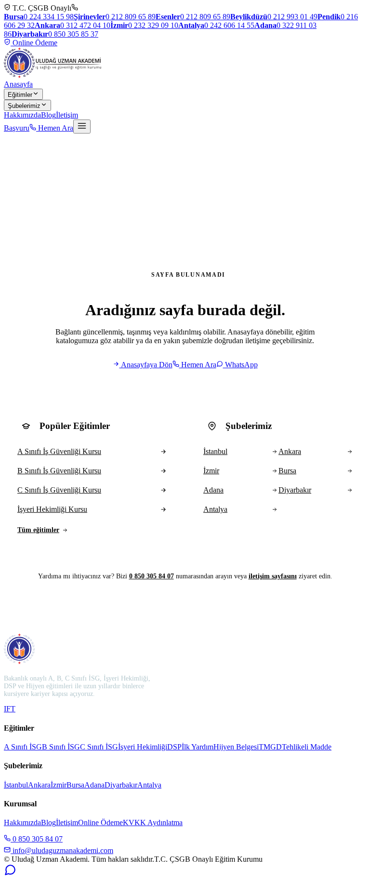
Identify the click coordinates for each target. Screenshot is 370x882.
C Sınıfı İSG (99, 747)
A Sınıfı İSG (23, 747)
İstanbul (16, 785)
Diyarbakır (121, 785)
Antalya (149, 785)
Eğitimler (20, 94)
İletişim (67, 115)
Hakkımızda (22, 115)
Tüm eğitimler (38, 530)
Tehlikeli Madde (306, 747)
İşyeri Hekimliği (142, 747)
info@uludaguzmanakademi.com (62, 850)
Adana (94, 785)
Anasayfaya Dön (145, 365)
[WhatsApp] (10, 873)
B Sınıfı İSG (61, 747)
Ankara (39, 785)
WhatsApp (240, 365)
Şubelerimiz (24, 105)
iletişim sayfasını (273, 576)
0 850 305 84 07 (151, 576)
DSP (174, 747)
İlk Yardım (197, 747)
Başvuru (16, 128)
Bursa (75, 785)
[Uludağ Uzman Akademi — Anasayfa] (52, 62)
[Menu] (82, 127)
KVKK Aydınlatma (153, 822)
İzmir (58, 785)
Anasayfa (18, 84)
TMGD (270, 747)
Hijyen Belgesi (236, 747)
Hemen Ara (54, 128)
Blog (48, 115)
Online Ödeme (34, 43)
